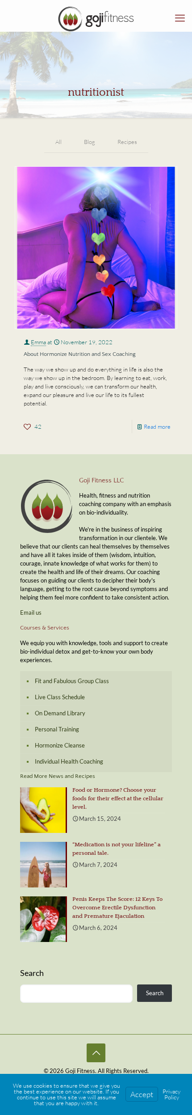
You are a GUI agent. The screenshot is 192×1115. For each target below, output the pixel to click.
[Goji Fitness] (96, 17)
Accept (141, 1094)
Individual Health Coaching (69, 761)
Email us (31, 612)
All (58, 141)
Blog (89, 141)
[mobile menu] (180, 17)
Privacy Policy (171, 1094)
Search (32, 973)
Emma (38, 342)
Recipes (127, 141)
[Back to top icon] (96, 1052)
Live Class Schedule (60, 697)
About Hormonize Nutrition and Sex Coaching (80, 354)
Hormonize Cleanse (60, 745)
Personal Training (57, 729)
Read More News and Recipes (57, 776)
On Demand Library (60, 713)
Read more (157, 426)
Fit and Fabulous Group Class (72, 680)
